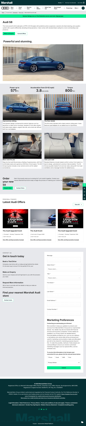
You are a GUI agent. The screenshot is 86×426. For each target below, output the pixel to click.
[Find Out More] (13, 239)
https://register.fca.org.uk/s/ (69, 394)
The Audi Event (36, 231)
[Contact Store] (83, 8)
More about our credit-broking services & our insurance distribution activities (43, 398)
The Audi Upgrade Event (12, 231)
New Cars (21, 12)
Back (3, 12)
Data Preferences (25, 403)
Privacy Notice (35, 403)
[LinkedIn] (44, 409)
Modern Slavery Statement (49, 405)
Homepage (15, 12)
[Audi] (5, 8)
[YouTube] (41, 409)
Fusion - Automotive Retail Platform (43, 423)
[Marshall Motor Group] (6, 3)
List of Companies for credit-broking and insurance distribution (43, 396)
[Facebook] (39, 409)
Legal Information (13, 403)
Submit (64, 367)
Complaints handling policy (66, 405)
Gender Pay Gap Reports (33, 405)
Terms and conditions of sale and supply (52, 403)
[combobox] (64, 269)
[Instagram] (46, 409)
